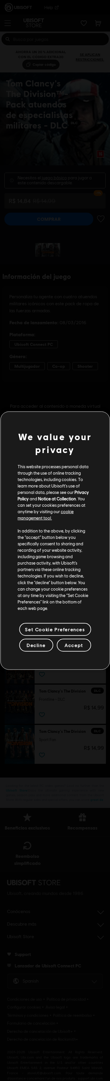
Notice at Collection (57, 498)
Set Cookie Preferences (55, 629)
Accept (74, 645)
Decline (36, 645)
